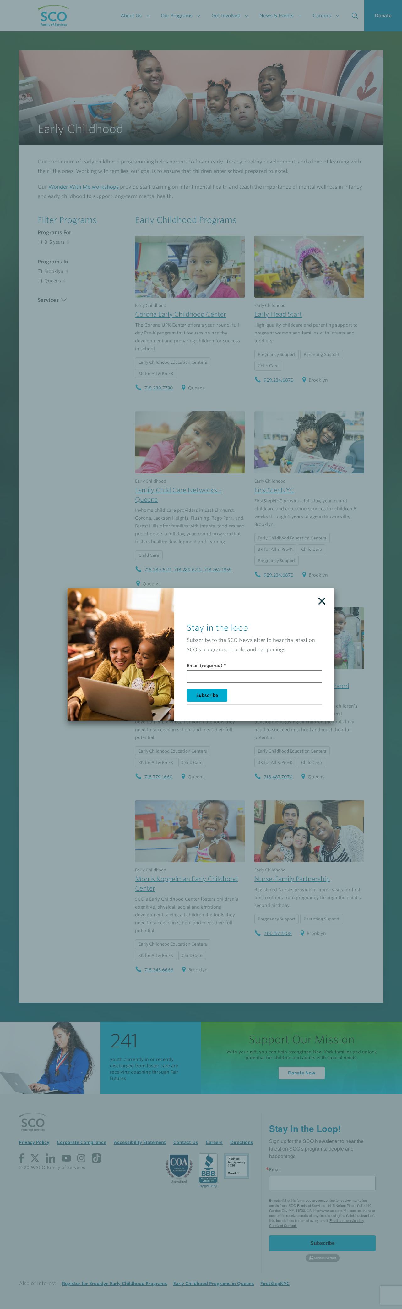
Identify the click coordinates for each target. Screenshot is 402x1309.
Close (321, 601)
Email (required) (206, 665)
